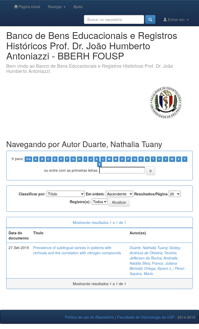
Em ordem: (95, 193)
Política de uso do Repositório (89, 317)
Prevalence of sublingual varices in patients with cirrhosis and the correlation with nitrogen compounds (77, 250)
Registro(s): (80, 201)
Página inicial (29, 6)
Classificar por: (32, 193)
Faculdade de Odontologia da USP (145, 317)
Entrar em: (176, 19)
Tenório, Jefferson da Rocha (153, 255)
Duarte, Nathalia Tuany (148, 247)
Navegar (55, 6)
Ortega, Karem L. (158, 268)
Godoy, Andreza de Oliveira (155, 250)
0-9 (28, 159)
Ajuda (78, 6)
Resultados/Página (151, 193)
